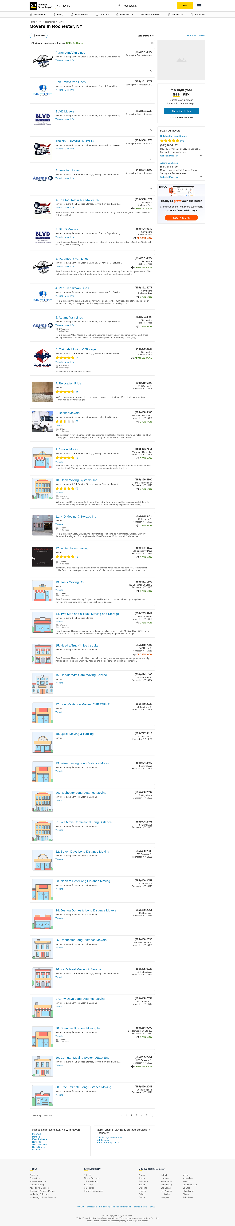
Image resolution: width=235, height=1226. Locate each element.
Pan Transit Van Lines (70, 82)
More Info (69, 60)
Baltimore (143, 1181)
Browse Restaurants (93, 1191)
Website (59, 60)
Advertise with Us (38, 1181)
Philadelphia (188, 1191)
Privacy (80, 1207)
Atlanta (142, 1175)
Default (147, 35)
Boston (142, 1184)
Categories (89, 1188)
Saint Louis (188, 1197)
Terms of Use (140, 1207)
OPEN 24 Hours (74, 43)
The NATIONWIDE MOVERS (75, 141)
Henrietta (36, 1142)
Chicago (142, 1191)
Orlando (186, 1188)
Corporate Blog (37, 1184)
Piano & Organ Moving (109, 57)
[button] (199, 5)
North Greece (38, 1147)
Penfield (36, 1137)
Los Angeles (166, 1191)
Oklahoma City (190, 1184)
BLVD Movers (64, 111)
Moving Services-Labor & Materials (80, 57)
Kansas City (166, 1184)
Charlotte (143, 1188)
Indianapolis (166, 1181)
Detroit (164, 1175)
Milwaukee (188, 1178)
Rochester (50, 22)
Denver (142, 1197)
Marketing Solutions (39, 1194)
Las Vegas (166, 1188)
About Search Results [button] (195, 36)
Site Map (88, 1184)
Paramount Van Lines (70, 52)
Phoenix (186, 1194)
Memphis (165, 1197)
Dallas (142, 1194)
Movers (59, 57)
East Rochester (40, 1139)
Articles (87, 1175)
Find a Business (92, 1178)
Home (32, 22)
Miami (185, 1175)
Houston (164, 1178)
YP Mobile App (91, 1181)
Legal (152, 1207)
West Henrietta (39, 1144)
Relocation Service (108, 417)
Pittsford (36, 1134)
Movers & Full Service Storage (113, 145)
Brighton (36, 1149)
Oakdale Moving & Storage (173, 136)
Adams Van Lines (67, 170)
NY (40, 22)
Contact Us (35, 1178)
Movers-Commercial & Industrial (109, 353)
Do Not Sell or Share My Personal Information (109, 1207)
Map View (40, 36)
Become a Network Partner (42, 1191)
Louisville (165, 1194)
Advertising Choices (39, 1188)
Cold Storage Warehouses (109, 1137)
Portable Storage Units (108, 1142)
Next (152, 1115)
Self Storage (103, 1140)
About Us (34, 1175)
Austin (142, 1178)
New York (187, 1181)
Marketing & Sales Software (43, 1197)
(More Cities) (159, 1169)
